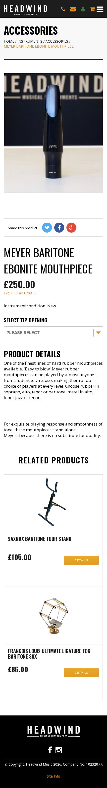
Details (81, 560)
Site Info (53, 776)
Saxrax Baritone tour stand (39, 539)
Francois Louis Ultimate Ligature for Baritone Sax (49, 654)
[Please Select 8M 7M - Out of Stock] (53, 332)
